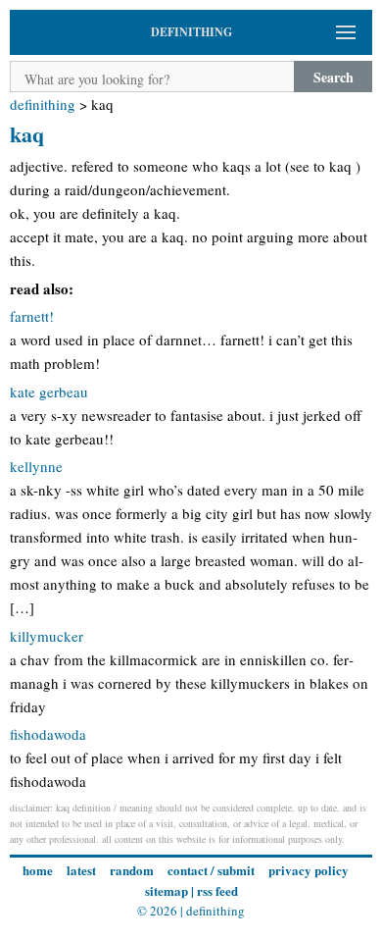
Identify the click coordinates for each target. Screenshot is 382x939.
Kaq (27, 134)
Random (132, 870)
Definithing (42, 104)
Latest (81, 870)
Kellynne (36, 466)
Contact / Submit (211, 870)
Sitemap (166, 890)
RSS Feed (217, 890)
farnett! (32, 316)
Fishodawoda (48, 734)
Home (38, 870)
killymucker (46, 636)
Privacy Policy (308, 870)
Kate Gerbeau (49, 391)
